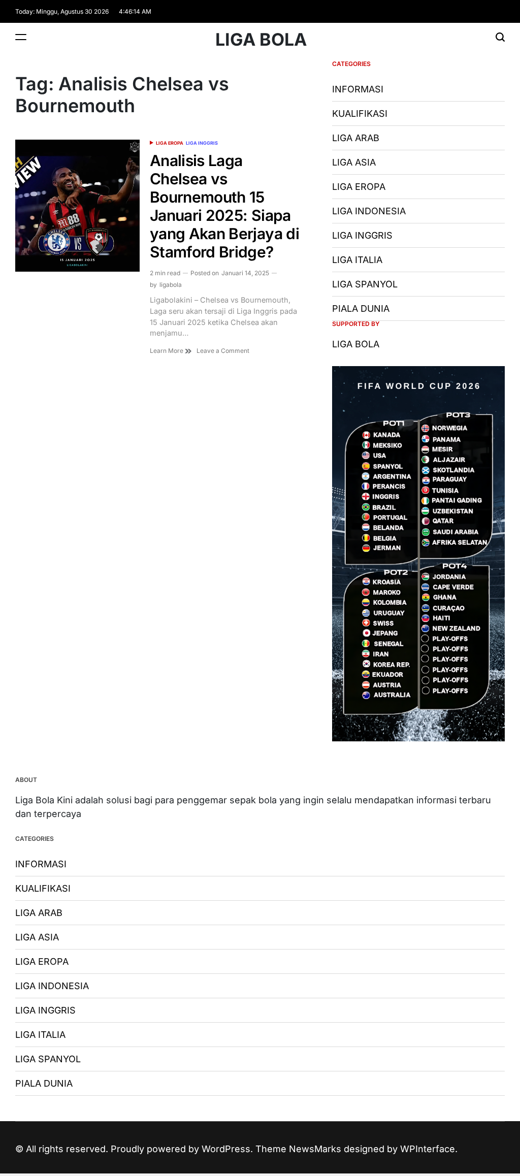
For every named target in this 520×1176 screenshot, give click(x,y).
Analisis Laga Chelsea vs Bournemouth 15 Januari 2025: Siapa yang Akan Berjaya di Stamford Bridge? (224, 206)
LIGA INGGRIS (202, 143)
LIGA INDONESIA (369, 211)
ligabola (170, 284)
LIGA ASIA (354, 162)
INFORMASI (357, 89)
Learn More (167, 350)
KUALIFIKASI (359, 113)
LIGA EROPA (169, 143)
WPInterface (427, 1149)
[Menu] (20, 37)
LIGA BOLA (261, 39)
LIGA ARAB (355, 138)
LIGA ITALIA (357, 259)
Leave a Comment (223, 350)
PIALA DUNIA (360, 308)
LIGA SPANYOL (365, 284)
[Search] (500, 37)
